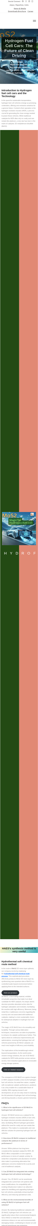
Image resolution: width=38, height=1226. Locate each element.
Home (20, 62)
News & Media (20, 8)
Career (30, 11)
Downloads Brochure (17, 11)
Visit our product (10, 993)
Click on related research (13, 1070)
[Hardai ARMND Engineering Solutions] (9, 21)
